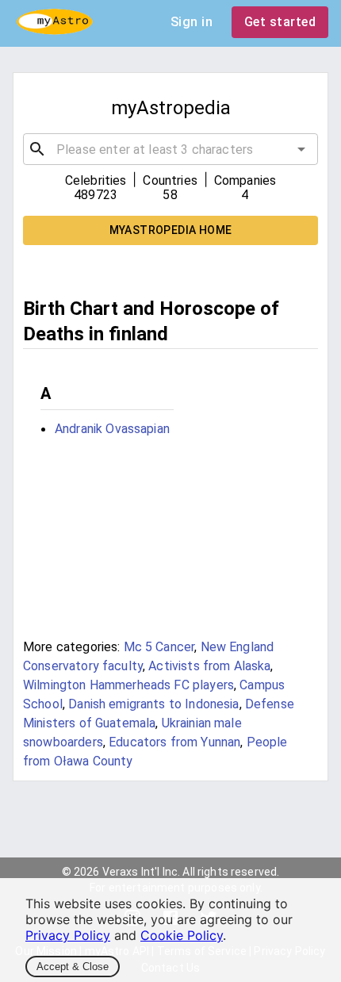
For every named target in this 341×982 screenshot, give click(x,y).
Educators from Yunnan (174, 742)
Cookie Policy (181, 935)
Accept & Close (72, 966)
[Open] (301, 149)
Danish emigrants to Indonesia (153, 704)
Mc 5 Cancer (159, 646)
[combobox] (170, 149)
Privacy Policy (67, 935)
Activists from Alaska (209, 665)
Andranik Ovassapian (112, 428)
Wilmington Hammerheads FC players (128, 684)
